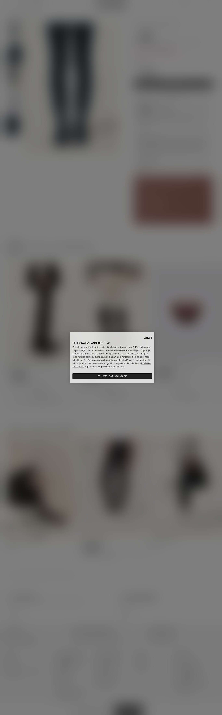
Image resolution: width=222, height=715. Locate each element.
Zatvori (148, 338)
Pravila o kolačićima (136, 360)
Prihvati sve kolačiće (112, 376)
